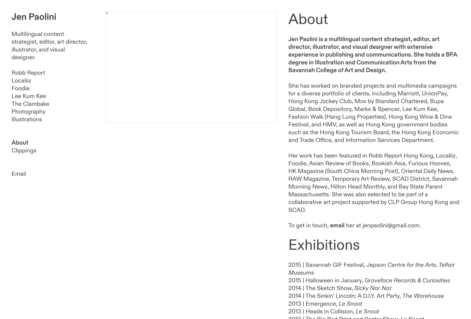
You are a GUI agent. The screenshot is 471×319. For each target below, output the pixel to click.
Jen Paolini (34, 17)
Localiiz (21, 80)
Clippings (24, 150)
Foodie (21, 88)
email (337, 225)
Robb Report (28, 73)
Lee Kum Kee (29, 96)
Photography (28, 111)
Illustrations (27, 119)
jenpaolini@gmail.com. (391, 225)
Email (19, 174)
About (20, 143)
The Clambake (30, 104)
